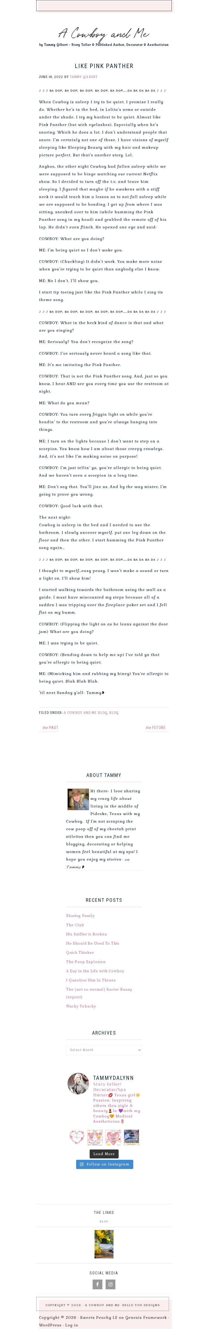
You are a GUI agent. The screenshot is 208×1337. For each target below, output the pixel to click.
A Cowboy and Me (104, 33)
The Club (75, 925)
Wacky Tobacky (81, 1006)
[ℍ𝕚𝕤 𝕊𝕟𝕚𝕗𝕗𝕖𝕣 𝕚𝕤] (131, 1137)
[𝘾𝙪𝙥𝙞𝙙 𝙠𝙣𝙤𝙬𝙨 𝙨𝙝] (76, 1137)
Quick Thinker (80, 952)
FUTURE (155, 727)
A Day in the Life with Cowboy (95, 971)
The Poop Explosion (86, 962)
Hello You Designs (141, 1305)
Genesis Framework (146, 1317)
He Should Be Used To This (92, 943)
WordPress (50, 1325)
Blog (114, 713)
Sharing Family (80, 915)
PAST (50, 727)
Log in (71, 1325)
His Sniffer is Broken (86, 934)
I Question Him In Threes (91, 980)
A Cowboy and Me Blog (85, 713)
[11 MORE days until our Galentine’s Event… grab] (95, 1137)
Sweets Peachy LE (99, 1317)
